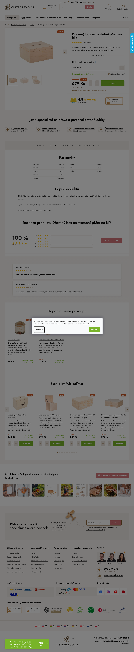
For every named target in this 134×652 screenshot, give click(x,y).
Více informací (88, 324)
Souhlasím (94, 329)
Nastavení (39, 329)
